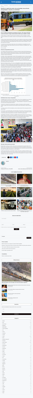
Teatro (16, 385)
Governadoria (16, 359)
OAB (16, 371)
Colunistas (16, 333)
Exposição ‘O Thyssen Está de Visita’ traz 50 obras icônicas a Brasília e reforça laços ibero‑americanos (16, 245)
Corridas (16, 334)
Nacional (16, 368)
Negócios (16, 369)
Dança (16, 337)
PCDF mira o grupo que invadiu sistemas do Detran (8, 210)
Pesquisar (3, 236)
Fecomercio (16, 354)
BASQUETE (16, 325)
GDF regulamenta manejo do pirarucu (24, 198)
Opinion (16, 374)
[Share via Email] (17, 157)
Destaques (16, 340)
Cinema (16, 331)
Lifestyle (16, 360)
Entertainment (16, 345)
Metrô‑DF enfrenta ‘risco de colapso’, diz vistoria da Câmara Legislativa (12, 243)
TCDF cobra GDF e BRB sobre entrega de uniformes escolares (16, 289)
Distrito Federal (16, 342)
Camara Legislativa (16, 328)
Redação (7, 161)
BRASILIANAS (6, 5)
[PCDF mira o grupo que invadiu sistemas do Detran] (8, 205)
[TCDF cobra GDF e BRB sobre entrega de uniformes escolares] (4, 290)
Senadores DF (16, 380)
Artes (16, 322)
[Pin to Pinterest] (15, 157)
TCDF (16, 383)
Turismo (16, 389)
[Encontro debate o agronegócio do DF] (8, 192)
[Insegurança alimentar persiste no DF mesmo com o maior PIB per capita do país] (24, 205)
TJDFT (16, 388)
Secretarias (16, 377)
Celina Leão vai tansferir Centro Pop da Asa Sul (8, 248)
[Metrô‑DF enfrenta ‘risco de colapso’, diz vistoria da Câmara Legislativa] (8, 179)
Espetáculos (16, 348)
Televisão (16, 386)
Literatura (16, 362)
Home (1, 5)
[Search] (30, 2)
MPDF (16, 365)
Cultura (16, 336)
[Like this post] (8, 157)
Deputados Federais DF (16, 339)
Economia (16, 343)
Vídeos (16, 391)
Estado (16, 351)
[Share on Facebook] (11, 157)
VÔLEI (16, 392)
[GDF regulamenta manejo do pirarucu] (24, 192)
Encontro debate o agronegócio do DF (8, 198)
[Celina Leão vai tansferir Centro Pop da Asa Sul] (4, 295)
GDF (16, 357)
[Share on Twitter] (13, 157)
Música (16, 366)
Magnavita (16, 363)
